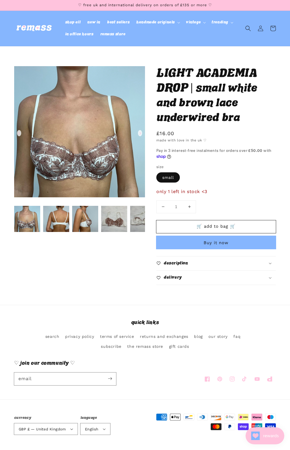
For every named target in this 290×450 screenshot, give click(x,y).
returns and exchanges (164, 336)
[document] (79, 133)
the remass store (145, 346)
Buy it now (216, 242)
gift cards (179, 346)
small (168, 177)
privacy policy (79, 336)
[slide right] (140, 133)
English (92, 429)
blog (198, 336)
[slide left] (19, 133)
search (52, 336)
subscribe (111, 346)
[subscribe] (110, 378)
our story (217, 336)
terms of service (117, 336)
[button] (157, 22)
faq (236, 336)
